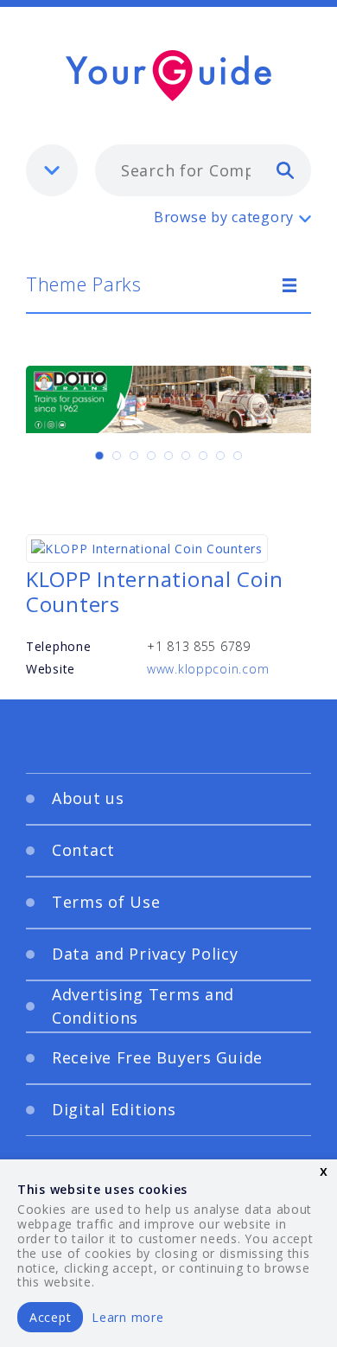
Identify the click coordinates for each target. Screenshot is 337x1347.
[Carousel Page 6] (185, 455)
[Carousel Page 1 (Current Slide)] (99, 455)
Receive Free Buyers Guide (157, 1057)
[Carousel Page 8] (220, 455)
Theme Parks (84, 284)
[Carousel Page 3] (134, 455)
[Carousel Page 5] (168, 455)
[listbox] (52, 170)
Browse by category (224, 217)
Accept (50, 1317)
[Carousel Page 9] (237, 455)
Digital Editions (114, 1109)
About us (88, 798)
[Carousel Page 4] (151, 455)
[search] (285, 169)
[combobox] (203, 170)
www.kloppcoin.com (208, 669)
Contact (83, 849)
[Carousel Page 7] (203, 455)
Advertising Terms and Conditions (143, 1006)
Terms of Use (106, 901)
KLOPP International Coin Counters (154, 591)
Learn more (127, 1317)
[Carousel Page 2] (116, 455)
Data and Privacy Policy (145, 953)
